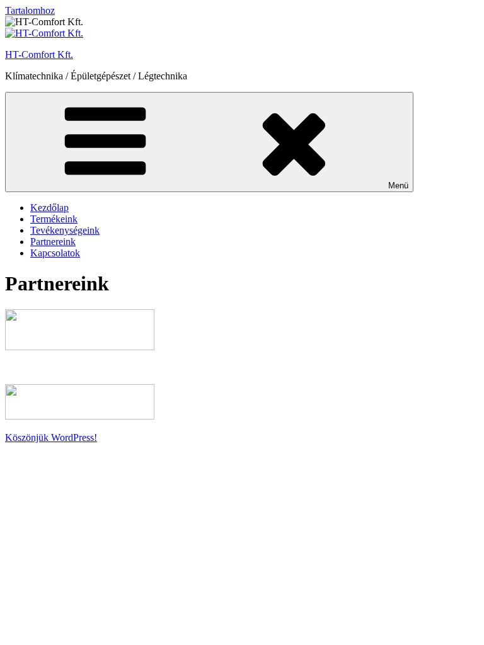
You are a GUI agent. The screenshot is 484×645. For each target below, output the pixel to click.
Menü (398, 185)
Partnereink (53, 241)
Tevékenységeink (65, 230)
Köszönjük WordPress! (51, 437)
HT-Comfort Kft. (39, 54)
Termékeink (54, 219)
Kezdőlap (49, 207)
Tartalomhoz (30, 10)
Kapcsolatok (55, 253)
